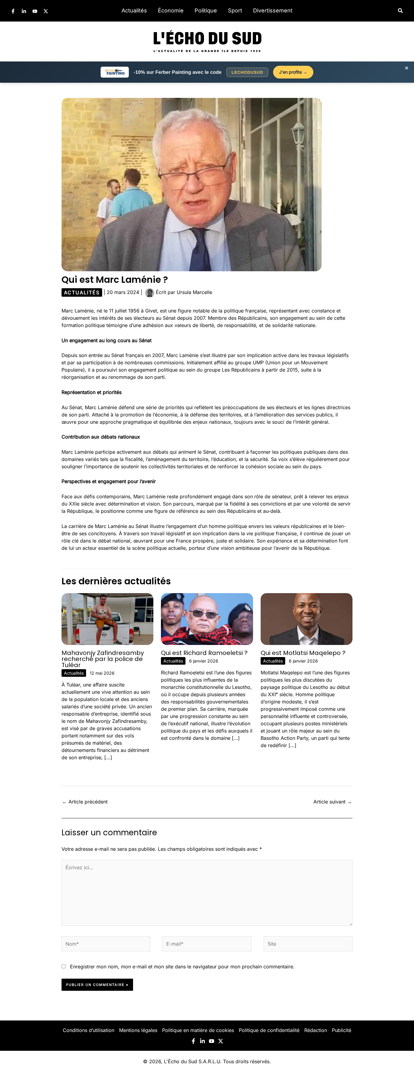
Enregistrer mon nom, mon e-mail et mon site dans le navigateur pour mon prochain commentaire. (182, 966)
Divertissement (272, 10)
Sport (235, 10)
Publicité (341, 1030)
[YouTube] (34, 11)
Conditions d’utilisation (88, 1030)
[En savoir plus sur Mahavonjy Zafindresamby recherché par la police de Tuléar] (107, 619)
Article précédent (85, 802)
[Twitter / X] (45, 11)
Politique (206, 10)
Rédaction (315, 1030)
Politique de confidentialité (269, 1030)
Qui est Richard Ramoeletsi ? (204, 653)
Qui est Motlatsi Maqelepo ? (303, 653)
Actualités (134, 10)
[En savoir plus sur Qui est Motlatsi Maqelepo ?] (306, 619)
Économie (171, 10)
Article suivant (332, 802)
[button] (400, 11)
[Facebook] (13, 11)
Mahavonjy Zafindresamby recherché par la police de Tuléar (103, 659)
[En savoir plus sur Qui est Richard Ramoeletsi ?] (207, 619)
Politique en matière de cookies (198, 1030)
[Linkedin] (24, 11)
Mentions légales (138, 1030)
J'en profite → (293, 72)
